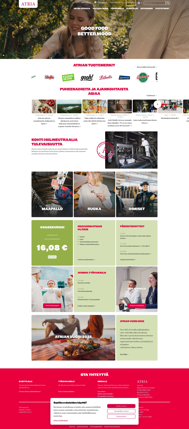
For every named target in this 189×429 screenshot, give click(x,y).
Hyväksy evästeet (121, 406)
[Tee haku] (168, 3)
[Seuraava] (157, 104)
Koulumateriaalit (82, 426)
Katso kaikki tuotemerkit (146, 67)
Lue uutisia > (102, 391)
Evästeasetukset (121, 416)
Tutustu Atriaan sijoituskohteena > (30, 391)
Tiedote (82, 237)
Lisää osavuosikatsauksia (86, 259)
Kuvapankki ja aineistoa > (106, 396)
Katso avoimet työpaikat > (66, 391)
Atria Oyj (72, 426)
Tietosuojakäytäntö (96, 426)
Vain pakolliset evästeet (121, 411)
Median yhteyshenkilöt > (106, 394)
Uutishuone (151, 95)
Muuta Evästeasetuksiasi (112, 426)
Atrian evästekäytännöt (61, 420)
